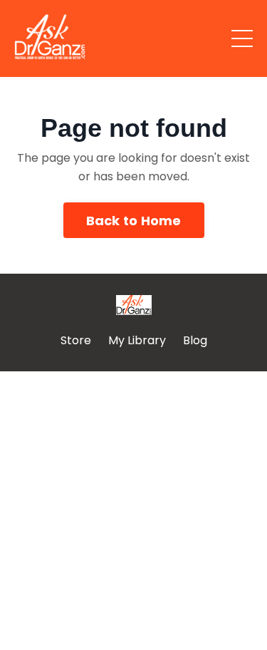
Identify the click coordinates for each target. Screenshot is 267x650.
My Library (137, 340)
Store (76, 340)
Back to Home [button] (134, 220)
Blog (195, 340)
